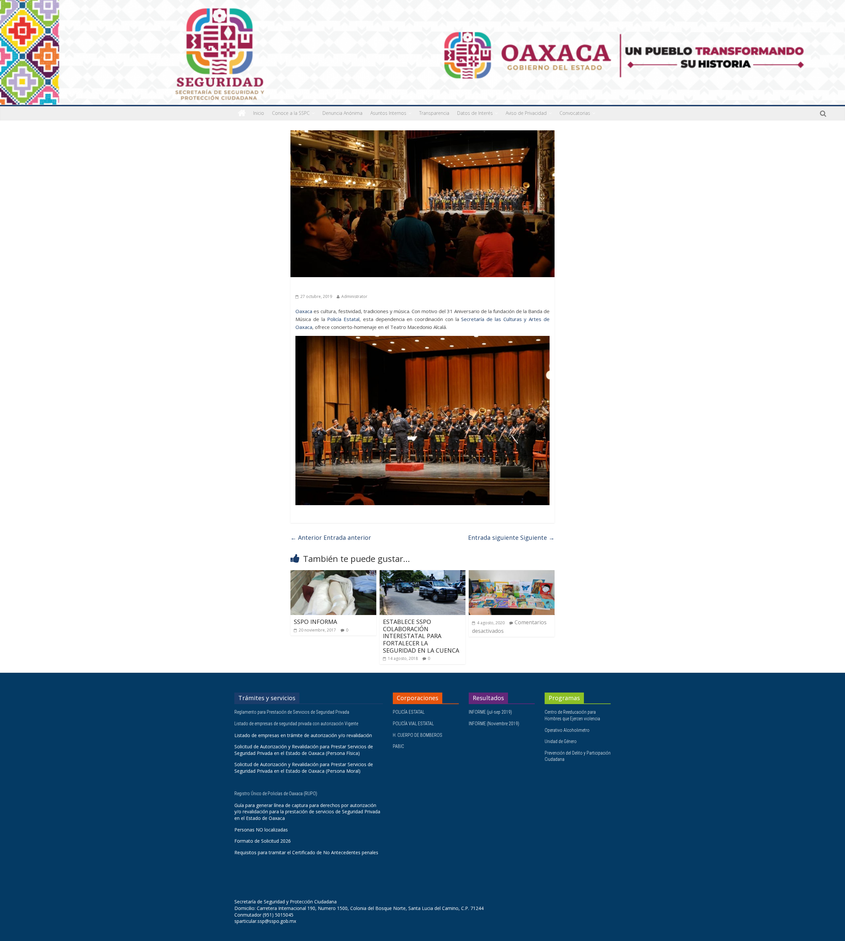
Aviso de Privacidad (526, 113)
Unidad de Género (561, 741)
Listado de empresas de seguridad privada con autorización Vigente (296, 723)
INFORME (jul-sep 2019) (490, 712)
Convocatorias (574, 113)
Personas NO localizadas (261, 830)
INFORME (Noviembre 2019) (494, 723)
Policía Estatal (343, 319)
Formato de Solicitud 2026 (262, 841)
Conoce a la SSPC (291, 113)
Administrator (354, 296)
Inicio (258, 113)
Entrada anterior (330, 537)
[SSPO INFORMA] (333, 574)
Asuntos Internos (388, 113)
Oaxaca (303, 311)
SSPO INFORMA (315, 622)
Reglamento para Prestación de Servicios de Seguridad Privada (292, 712)
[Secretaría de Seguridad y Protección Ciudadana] (241, 113)
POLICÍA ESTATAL (408, 712)
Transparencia (434, 113)
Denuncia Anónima (342, 113)
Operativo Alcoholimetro (567, 730)
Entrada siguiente (511, 537)
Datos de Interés (475, 113)
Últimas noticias (313, 286)
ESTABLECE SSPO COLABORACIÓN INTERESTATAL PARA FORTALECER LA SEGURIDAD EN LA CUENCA (421, 636)
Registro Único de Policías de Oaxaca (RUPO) (276, 793)
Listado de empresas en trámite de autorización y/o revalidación (303, 735)
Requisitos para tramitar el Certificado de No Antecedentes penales (306, 852)
